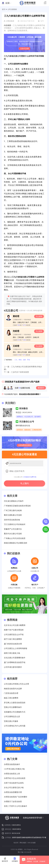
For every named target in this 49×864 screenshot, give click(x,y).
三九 (16, 360)
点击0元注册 (24, 48)
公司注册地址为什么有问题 (14, 726)
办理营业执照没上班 (12, 774)
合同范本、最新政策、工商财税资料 (29, 430)
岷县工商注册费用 (11, 698)
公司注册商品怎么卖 (12, 716)
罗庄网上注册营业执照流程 (14, 703)
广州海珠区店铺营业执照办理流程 (17, 506)
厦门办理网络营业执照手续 (14, 662)
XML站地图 (31, 843)
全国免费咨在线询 (24, 445)
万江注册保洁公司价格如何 (14, 524)
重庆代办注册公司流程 (13, 534)
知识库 (16, 843)
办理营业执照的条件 (12, 764)
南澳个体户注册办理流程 (14, 630)
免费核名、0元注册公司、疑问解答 (29, 416)
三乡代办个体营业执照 (20, 372)
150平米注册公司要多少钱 (14, 769)
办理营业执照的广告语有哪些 (15, 797)
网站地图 (23, 843)
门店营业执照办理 (11, 693)
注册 (24, 360)
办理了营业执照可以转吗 (14, 783)
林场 (20, 360)
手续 (28, 360)
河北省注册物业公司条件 (14, 501)
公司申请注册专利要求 (13, 667)
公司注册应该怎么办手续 (14, 635)
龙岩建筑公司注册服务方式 (14, 712)
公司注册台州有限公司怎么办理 (16, 684)
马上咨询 (39, 316)
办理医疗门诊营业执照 (13, 801)
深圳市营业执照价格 (12, 520)
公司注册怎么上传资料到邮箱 (15, 648)
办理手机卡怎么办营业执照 (14, 778)
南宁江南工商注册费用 (13, 639)
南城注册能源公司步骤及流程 (15, 543)
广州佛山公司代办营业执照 (14, 538)
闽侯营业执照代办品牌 (13, 689)
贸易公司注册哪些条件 (13, 707)
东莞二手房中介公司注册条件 (15, 806)
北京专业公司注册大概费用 (14, 625)
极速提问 (41, 388)
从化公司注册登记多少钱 (14, 788)
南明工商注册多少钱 (12, 653)
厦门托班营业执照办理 (13, 644)
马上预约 (24, 483)
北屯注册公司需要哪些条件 (14, 658)
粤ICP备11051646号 (24, 852)
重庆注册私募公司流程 (13, 515)
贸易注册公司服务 (11, 721)
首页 (3, 9)
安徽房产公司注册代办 (13, 529)
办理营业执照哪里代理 (13, 792)
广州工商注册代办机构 (13, 510)
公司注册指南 (12, 9)
